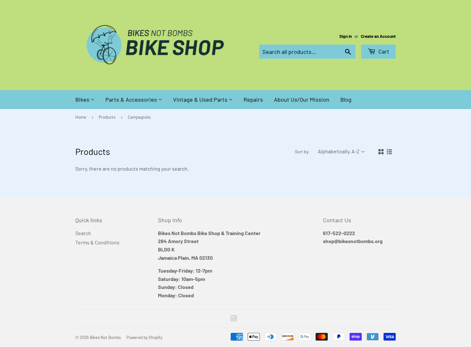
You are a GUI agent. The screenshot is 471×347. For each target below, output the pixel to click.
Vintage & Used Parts (201, 99)
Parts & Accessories (131, 99)
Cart (383, 51)
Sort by (302, 151)
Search (83, 233)
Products (107, 117)
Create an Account (378, 36)
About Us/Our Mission (301, 99)
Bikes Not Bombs (105, 337)
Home (80, 117)
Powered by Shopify (144, 337)
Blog (345, 99)
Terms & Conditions (97, 242)
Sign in (345, 36)
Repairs (253, 99)
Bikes (83, 99)
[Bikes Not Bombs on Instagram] (234, 319)
